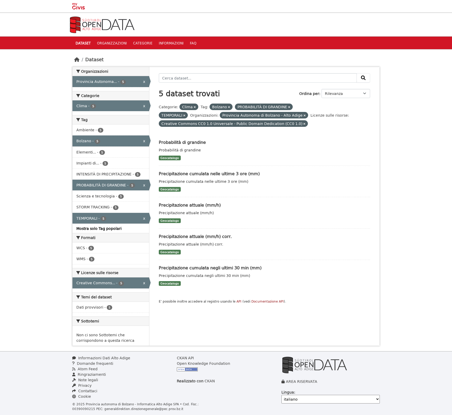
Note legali (87, 380)
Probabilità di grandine (182, 142)
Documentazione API (267, 301)
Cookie (84, 396)
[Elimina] (195, 107)
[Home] (77, 59)
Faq (193, 43)
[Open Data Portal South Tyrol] (102, 24)
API (238, 301)
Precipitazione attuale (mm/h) (190, 205)
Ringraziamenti (91, 374)
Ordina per (309, 93)
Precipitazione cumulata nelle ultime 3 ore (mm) (209, 173)
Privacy (84, 385)
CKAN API (185, 358)
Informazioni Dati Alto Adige (103, 358)
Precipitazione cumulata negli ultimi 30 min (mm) (210, 267)
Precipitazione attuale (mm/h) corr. (195, 236)
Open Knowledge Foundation (203, 363)
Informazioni (171, 43)
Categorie (142, 43)
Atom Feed (87, 369)
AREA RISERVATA (301, 381)
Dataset (83, 43)
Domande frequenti (94, 363)
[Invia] (363, 78)
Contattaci (87, 391)
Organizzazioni (112, 43)
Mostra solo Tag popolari (99, 228)
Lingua (287, 392)
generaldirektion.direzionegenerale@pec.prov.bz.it (143, 408)
